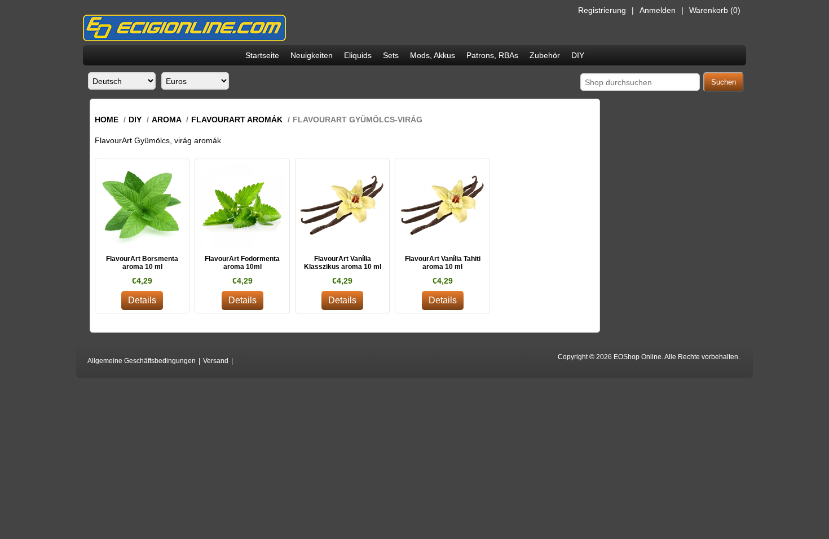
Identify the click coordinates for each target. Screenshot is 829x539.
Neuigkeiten (311, 55)
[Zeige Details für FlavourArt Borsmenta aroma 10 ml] (142, 205)
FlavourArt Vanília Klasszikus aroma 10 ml (342, 263)
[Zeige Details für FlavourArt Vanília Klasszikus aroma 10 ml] (342, 205)
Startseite (262, 55)
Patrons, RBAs (492, 55)
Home (106, 119)
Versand (215, 361)
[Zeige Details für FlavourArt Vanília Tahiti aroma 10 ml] (442, 205)
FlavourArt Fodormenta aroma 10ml (242, 263)
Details (142, 300)
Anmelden (658, 10)
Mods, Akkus (432, 55)
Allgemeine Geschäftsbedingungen (141, 361)
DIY (577, 55)
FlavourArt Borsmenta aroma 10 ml (142, 263)
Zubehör (545, 55)
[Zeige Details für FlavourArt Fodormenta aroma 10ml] (242, 205)
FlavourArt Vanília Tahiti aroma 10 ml (442, 263)
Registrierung (602, 10)
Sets (391, 55)
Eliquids (358, 55)
